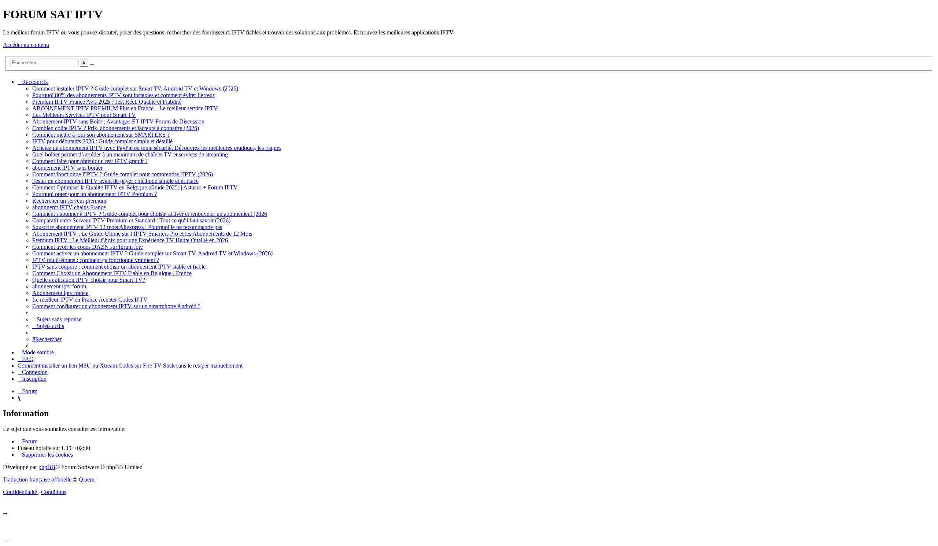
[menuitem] (135, 88)
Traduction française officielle (37, 479)
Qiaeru (87, 479)
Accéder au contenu (26, 45)
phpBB (46, 467)
